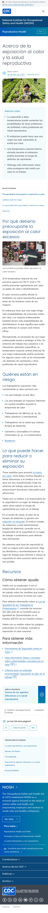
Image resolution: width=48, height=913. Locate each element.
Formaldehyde (10, 757)
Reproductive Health (14, 31)
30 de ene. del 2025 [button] (16, 74)
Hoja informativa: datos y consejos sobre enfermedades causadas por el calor (24, 661)
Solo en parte (19, 727)
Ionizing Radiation (12, 770)
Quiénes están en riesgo (12, 200)
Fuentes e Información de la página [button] (17, 711)
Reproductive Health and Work (17, 831)
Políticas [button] (7, 873)
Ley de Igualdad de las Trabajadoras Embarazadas (23, 605)
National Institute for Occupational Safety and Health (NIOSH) (22, 21)
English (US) (33, 74)
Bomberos (10, 440)
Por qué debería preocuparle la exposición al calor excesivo (24, 194)
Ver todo (9, 819)
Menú (40, 32)
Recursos (6, 211)
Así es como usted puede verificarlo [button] (17, 4)
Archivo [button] (7, 881)
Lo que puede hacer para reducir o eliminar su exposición (24, 205)
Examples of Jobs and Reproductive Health (22, 836)
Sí (6, 727)
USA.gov (16, 907)
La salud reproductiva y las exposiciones (21, 746)
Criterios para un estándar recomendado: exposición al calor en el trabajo (25, 674)
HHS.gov (6, 907)
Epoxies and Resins (12, 751)
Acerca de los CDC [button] (13, 866)
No (33, 727)
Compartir (39, 710)
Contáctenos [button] (10, 859)
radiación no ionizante (13, 521)
